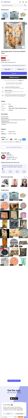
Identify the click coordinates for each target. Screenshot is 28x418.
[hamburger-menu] (2, 2)
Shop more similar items (14, 380)
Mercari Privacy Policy (10, 83)
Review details (19, 413)
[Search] (25, 5)
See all (25, 177)
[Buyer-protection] (15, 62)
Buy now (14, 73)
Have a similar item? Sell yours (14, 147)
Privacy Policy (20, 409)
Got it (8, 413)
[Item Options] (25, 23)
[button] (20, 2)
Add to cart (21, 69)
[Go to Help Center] (6, 104)
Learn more (9, 92)
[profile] (26, 2)
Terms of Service (19, 83)
